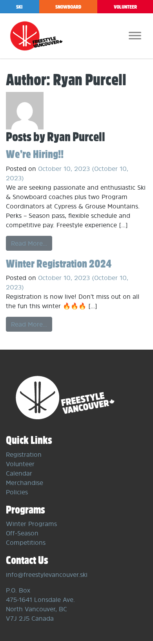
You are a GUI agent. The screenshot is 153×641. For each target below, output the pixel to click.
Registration (24, 454)
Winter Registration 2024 (58, 263)
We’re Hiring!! (35, 154)
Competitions (26, 542)
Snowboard (68, 7)
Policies (17, 492)
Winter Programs (31, 523)
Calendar (19, 473)
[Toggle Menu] (135, 35)
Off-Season (22, 533)
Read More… (29, 243)
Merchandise (24, 482)
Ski (19, 7)
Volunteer (125, 7)
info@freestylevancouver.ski (46, 574)
